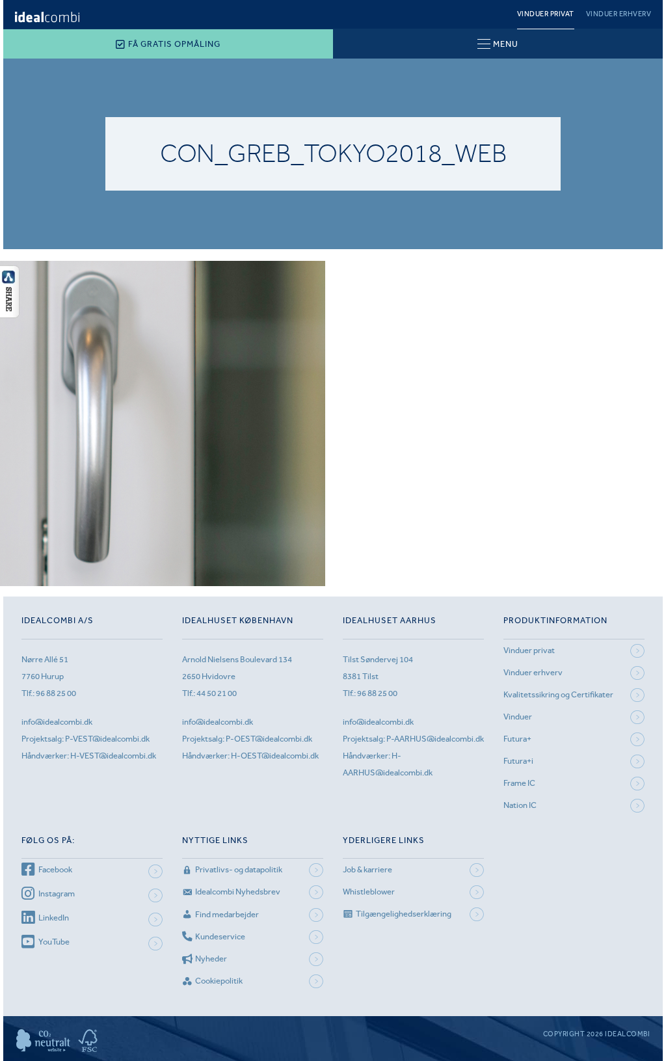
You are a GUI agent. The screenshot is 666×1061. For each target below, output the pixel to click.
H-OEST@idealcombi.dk (275, 755)
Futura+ (517, 739)
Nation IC (520, 805)
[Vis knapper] (10, 314)
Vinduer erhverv (619, 14)
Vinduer (517, 716)
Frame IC (519, 783)
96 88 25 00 (56, 693)
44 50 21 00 (216, 693)
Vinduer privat (545, 14)
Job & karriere (367, 869)
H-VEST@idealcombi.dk (113, 755)
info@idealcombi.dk (56, 722)
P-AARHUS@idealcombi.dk (435, 739)
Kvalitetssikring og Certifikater (558, 694)
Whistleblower (369, 891)
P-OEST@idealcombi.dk (269, 739)
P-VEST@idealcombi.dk (107, 739)
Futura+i (518, 761)
